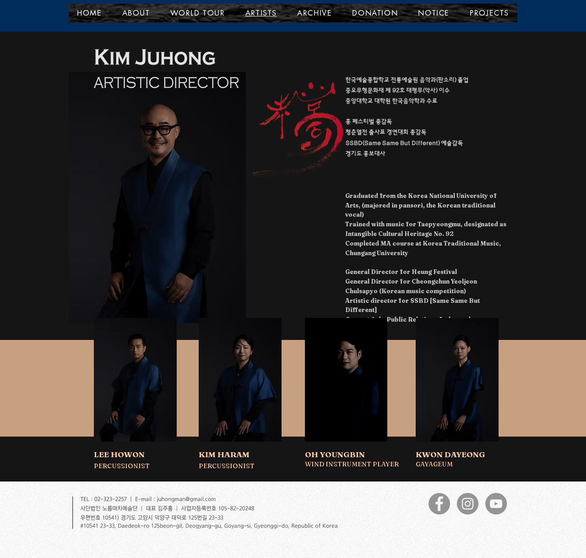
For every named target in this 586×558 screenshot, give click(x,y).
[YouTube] (496, 503)
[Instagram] (467, 503)
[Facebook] (439, 503)
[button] (489, 13)
